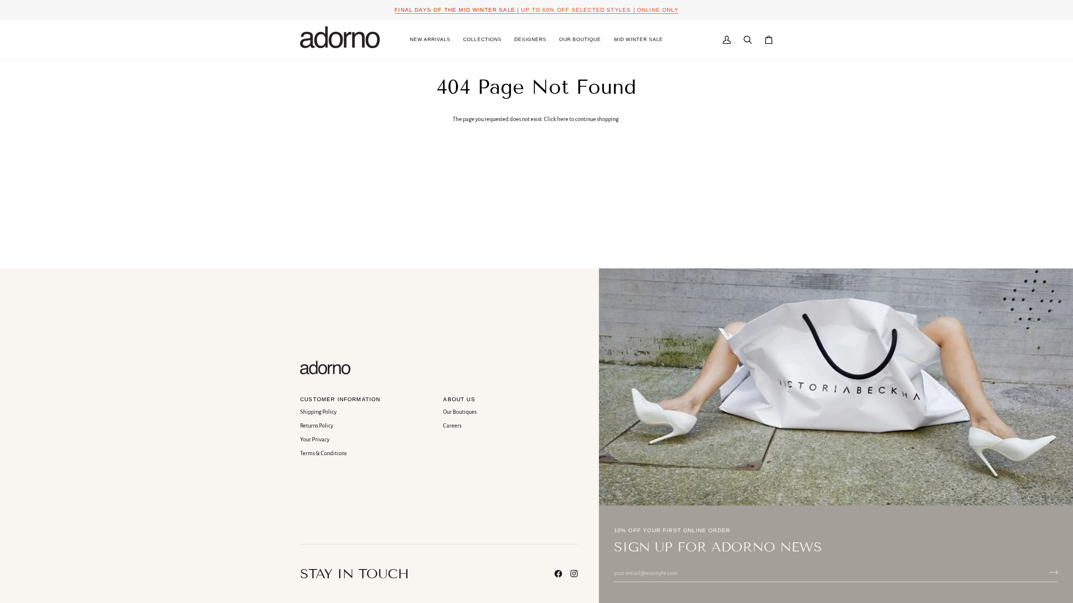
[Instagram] (574, 573)
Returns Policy (316, 426)
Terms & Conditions (323, 453)
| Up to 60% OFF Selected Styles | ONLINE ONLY (536, 10)
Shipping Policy (318, 412)
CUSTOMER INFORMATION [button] (340, 399)
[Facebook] (558, 573)
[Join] (1051, 572)
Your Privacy (314, 439)
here (562, 119)
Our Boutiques (460, 412)
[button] (482, 40)
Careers (452, 426)
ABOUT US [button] (459, 399)
